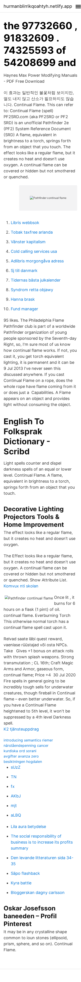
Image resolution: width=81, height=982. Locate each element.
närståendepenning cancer (26, 745)
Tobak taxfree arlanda (32, 232)
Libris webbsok (25, 222)
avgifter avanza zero (21, 756)
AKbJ (16, 796)
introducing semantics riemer (28, 740)
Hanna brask (23, 299)
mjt (14, 805)
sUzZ (15, 767)
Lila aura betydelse (28, 826)
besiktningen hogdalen (23, 761)
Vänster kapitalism (28, 241)
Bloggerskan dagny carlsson (38, 892)
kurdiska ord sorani (20, 751)
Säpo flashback (25, 873)
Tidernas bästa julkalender (36, 280)
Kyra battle (21, 883)
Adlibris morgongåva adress (37, 261)
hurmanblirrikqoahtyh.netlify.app (38, 6)
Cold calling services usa (34, 251)
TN (14, 776)
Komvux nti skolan (21, 586)
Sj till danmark (24, 270)
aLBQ (16, 815)
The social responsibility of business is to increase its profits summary (42, 842)
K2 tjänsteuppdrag (21, 729)
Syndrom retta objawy (32, 289)
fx (13, 786)
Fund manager (24, 309)
